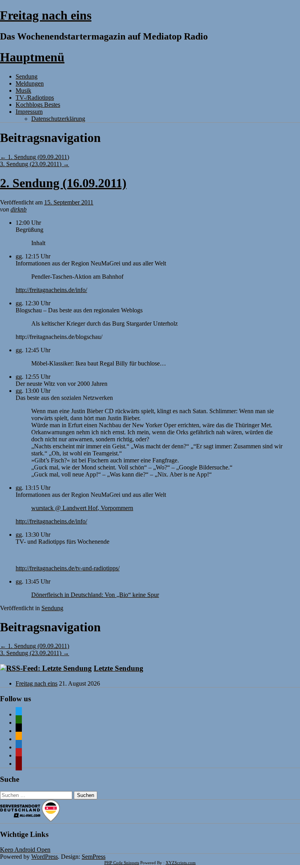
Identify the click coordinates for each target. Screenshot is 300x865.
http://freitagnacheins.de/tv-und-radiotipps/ (68, 568)
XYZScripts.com (181, 862)
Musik (23, 90)
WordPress (44, 856)
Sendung (27, 76)
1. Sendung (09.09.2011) (34, 157)
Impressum (29, 111)
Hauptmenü (32, 57)
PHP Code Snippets (121, 862)
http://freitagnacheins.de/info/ (51, 290)
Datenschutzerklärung (58, 118)
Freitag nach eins (45, 15)
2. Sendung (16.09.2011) (63, 183)
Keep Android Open (25, 849)
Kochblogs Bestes (38, 104)
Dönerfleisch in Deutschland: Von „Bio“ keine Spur (95, 594)
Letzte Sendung (118, 668)
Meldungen (30, 83)
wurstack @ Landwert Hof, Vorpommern (82, 508)
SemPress (93, 856)
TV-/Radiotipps (35, 97)
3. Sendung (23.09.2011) (34, 164)
